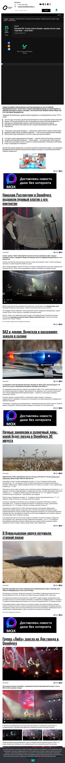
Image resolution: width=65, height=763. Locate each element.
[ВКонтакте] (9, 43)
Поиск (46, 10)
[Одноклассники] (9, 46)
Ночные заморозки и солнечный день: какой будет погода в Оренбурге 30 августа (30, 436)
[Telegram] (9, 49)
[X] (60, 171)
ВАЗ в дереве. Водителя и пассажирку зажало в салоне (30, 333)
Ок (33, 760)
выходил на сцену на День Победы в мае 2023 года (28, 317)
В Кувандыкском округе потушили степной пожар (27, 535)
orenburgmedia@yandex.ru (26, 6)
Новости (12, 19)
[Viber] (61, 171)
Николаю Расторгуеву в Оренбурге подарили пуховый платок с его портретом (27, 199)
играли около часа (53, 306)
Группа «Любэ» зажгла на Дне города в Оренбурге (31, 641)
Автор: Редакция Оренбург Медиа (24, 52)
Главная (6, 19)
